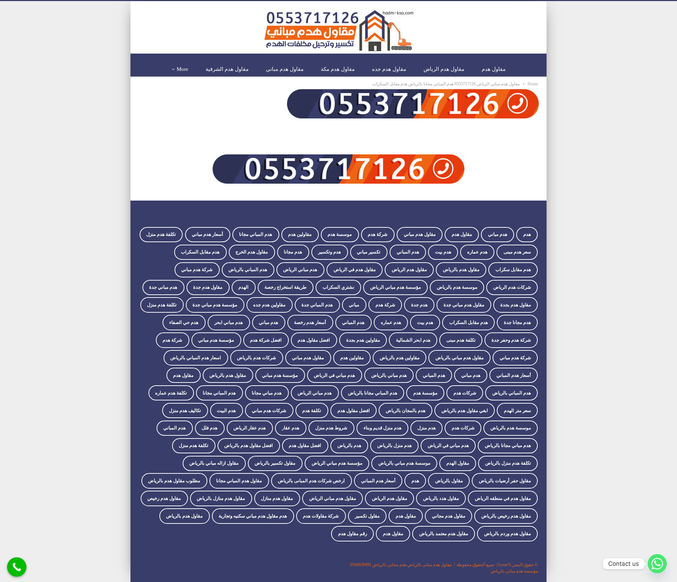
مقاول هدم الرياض (443, 69)
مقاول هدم (494, 69)
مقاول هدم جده (389, 69)
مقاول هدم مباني (285, 69)
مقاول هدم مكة (338, 69)
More (182, 69)
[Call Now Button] (16, 567)
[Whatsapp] (657, 563)
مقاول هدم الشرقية (227, 69)
